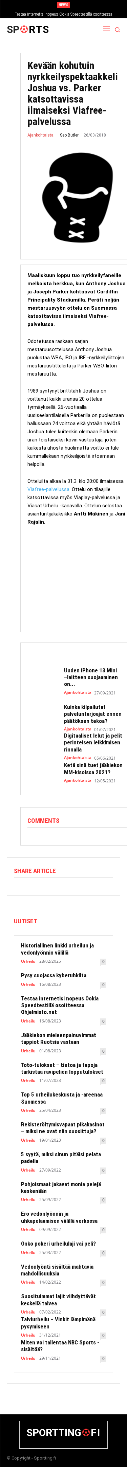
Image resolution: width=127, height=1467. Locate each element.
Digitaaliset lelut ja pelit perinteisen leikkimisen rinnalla (93, 742)
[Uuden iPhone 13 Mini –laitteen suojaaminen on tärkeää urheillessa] (42, 679)
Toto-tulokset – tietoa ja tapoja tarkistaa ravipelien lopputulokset (62, 1068)
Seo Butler (69, 135)
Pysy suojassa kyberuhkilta (53, 975)
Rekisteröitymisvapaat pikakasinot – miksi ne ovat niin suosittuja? (63, 1128)
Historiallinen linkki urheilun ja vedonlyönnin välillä (57, 949)
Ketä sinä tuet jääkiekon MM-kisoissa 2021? (93, 768)
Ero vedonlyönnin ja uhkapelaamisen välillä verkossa (59, 1217)
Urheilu (28, 961)
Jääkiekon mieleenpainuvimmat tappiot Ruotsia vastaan (58, 1038)
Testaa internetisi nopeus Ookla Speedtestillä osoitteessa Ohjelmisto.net (60, 1005)
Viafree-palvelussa (48, 489)
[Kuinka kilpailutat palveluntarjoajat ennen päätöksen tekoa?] (42, 715)
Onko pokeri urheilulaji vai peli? (58, 1243)
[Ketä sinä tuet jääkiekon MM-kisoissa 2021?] (42, 772)
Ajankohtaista (40, 135)
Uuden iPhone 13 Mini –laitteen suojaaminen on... (91, 677)
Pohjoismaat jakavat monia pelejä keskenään (61, 1187)
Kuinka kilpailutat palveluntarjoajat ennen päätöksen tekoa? (93, 714)
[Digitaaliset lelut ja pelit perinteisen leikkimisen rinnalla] (42, 744)
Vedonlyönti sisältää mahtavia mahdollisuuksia (57, 1270)
